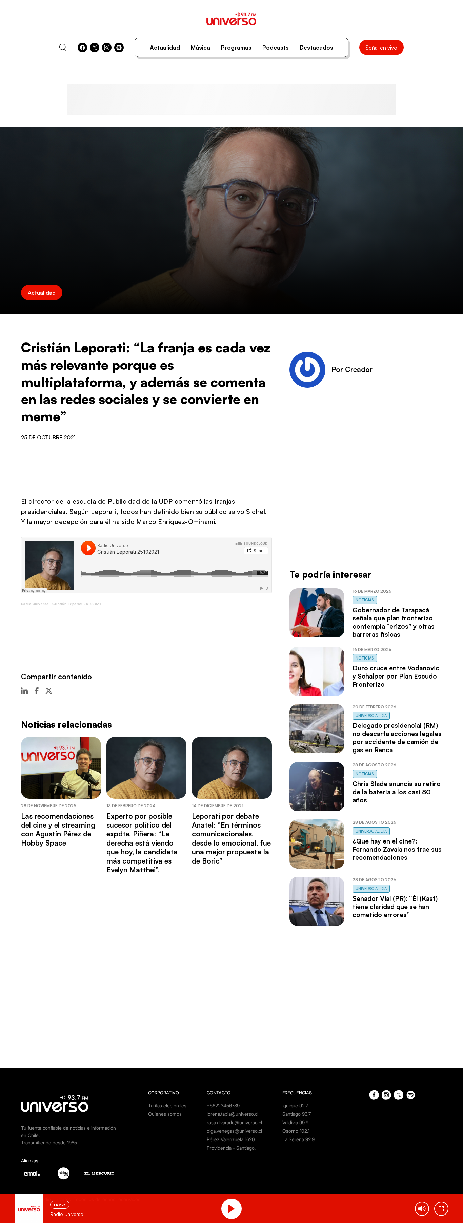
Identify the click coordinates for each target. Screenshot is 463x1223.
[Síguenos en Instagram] (107, 47)
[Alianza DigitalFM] (64, 1173)
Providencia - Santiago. (231, 1148)
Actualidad (165, 47)
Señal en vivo (381, 47)
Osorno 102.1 (295, 1131)
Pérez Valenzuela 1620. (231, 1139)
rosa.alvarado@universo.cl (234, 1122)
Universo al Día (371, 715)
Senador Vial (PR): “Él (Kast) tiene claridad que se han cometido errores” (395, 906)
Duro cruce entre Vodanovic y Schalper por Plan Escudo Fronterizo (396, 676)
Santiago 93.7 (296, 1114)
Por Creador (352, 369)
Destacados (316, 47)
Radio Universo (35, 604)
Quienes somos (165, 1114)
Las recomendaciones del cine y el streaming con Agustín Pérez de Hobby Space (58, 829)
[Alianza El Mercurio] (99, 1173)
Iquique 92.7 (295, 1105)
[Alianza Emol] (32, 1173)
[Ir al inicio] (231, 18)
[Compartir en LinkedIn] (24, 690)
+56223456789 (223, 1105)
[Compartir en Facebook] (36, 690)
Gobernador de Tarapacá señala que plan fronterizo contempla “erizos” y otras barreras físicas (394, 622)
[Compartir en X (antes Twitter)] (48, 690)
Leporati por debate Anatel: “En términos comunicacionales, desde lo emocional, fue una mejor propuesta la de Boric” (231, 838)
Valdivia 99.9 (295, 1122)
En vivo (60, 1205)
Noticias (365, 600)
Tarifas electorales (167, 1105)
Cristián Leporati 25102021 (76, 604)
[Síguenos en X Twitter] (94, 47)
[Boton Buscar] (63, 47)
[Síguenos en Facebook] (82, 47)
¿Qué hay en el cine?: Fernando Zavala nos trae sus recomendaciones (397, 849)
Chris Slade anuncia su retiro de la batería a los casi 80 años (397, 792)
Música (200, 47)
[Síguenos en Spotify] (119, 47)
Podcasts (275, 47)
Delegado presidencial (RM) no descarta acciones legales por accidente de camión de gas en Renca (397, 737)
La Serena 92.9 (298, 1139)
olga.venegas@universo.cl (234, 1131)
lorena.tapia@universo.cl (232, 1114)
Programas (236, 47)
